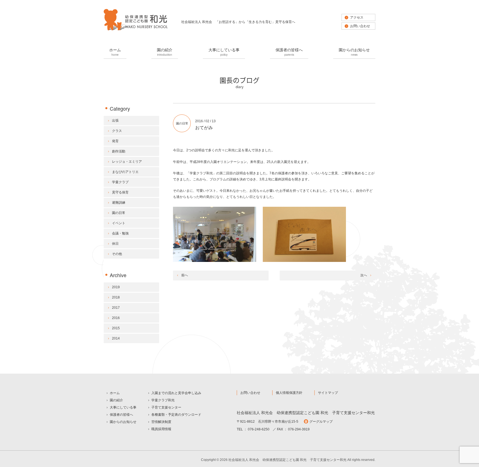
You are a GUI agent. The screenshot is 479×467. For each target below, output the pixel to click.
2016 (116, 318)
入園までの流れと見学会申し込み (176, 393)
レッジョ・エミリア (127, 162)
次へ (363, 275)
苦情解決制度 (161, 422)
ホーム (115, 52)
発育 (115, 141)
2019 (116, 287)
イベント (118, 223)
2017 (116, 308)
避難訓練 (118, 203)
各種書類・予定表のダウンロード (176, 415)
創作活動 (118, 151)
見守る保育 (120, 192)
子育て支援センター (166, 407)
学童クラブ (120, 182)
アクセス (356, 17)
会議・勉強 (120, 233)
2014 (116, 338)
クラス (117, 131)
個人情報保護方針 (289, 393)
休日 (115, 244)
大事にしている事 (224, 52)
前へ (184, 275)
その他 (117, 254)
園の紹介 (164, 52)
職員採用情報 (161, 429)
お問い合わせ (360, 26)
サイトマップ (328, 393)
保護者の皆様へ (289, 52)
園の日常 (182, 123)
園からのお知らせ (354, 52)
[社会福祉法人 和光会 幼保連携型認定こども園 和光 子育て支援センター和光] (135, 30)
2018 (116, 297)
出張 (115, 121)
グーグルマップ (321, 421)
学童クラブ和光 (163, 400)
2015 (116, 328)
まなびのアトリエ (125, 172)
